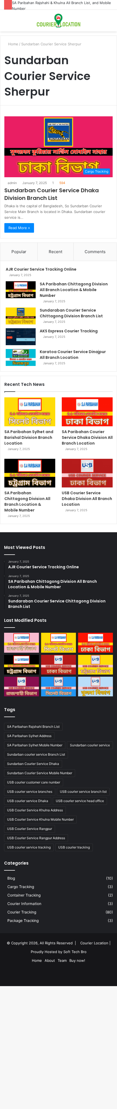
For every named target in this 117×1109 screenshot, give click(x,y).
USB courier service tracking (29, 847)
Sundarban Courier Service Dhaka (33, 764)
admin (12, 183)
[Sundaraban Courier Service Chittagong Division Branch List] (21, 315)
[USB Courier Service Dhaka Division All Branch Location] (87, 473)
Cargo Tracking (20, 887)
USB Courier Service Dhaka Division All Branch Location (87, 498)
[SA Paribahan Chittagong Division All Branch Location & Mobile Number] (21, 289)
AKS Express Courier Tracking (69, 331)
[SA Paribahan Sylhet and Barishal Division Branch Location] (29, 411)
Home (37, 960)
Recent (55, 251)
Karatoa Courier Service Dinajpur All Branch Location (73, 354)
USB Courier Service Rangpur (29, 829)
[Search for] (7, 23)
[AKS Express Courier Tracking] (21, 336)
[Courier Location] (58, 21)
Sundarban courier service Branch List (36, 754)
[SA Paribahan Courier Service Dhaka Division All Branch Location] (87, 411)
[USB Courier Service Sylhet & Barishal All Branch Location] (58, 686)
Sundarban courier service (90, 745)
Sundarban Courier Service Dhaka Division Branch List (51, 194)
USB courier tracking (74, 847)
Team (62, 960)
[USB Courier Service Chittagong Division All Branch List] (95, 665)
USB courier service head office (80, 801)
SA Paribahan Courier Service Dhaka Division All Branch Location (87, 437)
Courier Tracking (21, 912)
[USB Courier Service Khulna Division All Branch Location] (95, 686)
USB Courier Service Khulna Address (35, 810)
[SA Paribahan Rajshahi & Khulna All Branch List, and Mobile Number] (21, 642)
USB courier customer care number (33, 782)
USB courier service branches (29, 791)
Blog (11, 878)
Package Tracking (23, 920)
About (50, 960)
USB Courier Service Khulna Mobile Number (40, 819)
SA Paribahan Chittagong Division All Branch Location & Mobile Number (74, 289)
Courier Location (94, 943)
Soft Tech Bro (75, 952)
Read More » (19, 228)
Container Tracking (24, 895)
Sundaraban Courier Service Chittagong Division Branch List (71, 313)
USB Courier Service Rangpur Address (36, 838)
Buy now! (77, 960)
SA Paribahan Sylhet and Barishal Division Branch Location (28, 437)
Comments (95, 251)
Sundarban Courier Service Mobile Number (39, 773)
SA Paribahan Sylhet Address (29, 736)
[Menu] (110, 23)
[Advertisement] (58, 93)
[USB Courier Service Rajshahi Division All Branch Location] (21, 686)
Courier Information (24, 903)
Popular (18, 251)
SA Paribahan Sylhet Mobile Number (34, 745)
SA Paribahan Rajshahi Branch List (33, 726)
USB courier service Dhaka (27, 801)
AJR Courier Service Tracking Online (41, 269)
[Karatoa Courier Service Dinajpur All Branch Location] (21, 357)
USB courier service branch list (83, 791)
